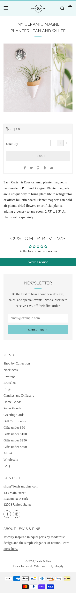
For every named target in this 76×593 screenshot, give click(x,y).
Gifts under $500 (15, 447)
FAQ (7, 466)
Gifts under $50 (14, 427)
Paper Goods (12, 408)
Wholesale (11, 459)
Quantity (12, 144)
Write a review (38, 262)
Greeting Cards (14, 415)
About (8, 453)
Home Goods (12, 402)
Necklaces (11, 370)
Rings (7, 389)
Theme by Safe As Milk (26, 566)
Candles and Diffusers (19, 395)
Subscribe (36, 329)
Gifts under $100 (15, 434)
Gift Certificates (15, 421)
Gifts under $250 (15, 440)
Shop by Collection (17, 363)
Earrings (9, 376)
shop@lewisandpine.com (21, 486)
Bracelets (10, 383)
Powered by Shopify (52, 566)
